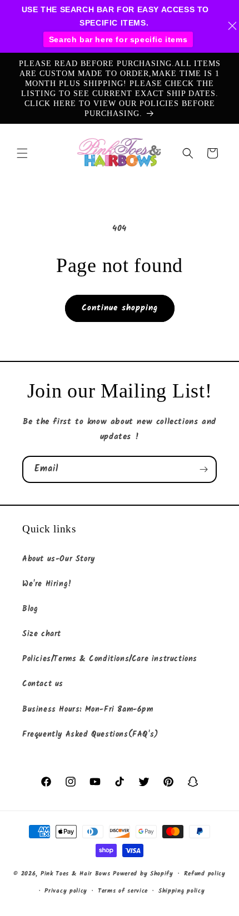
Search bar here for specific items (118, 39)
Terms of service (123, 891)
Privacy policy (65, 891)
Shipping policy (181, 891)
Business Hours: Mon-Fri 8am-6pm (87, 709)
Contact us (42, 684)
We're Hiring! (47, 584)
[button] (22, 153)
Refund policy (205, 874)
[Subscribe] (203, 469)
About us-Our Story (58, 559)
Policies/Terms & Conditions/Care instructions (109, 659)
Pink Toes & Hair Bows (76, 874)
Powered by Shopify (143, 874)
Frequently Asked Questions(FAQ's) (90, 734)
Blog (30, 609)
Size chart (41, 634)
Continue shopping (120, 308)
